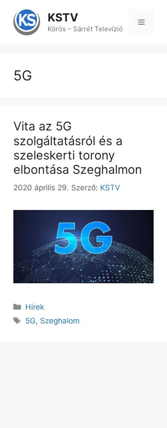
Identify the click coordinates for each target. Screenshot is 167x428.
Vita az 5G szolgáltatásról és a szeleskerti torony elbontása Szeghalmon (77, 148)
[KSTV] (26, 21)
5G (30, 320)
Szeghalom (60, 320)
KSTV (63, 17)
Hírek (34, 306)
